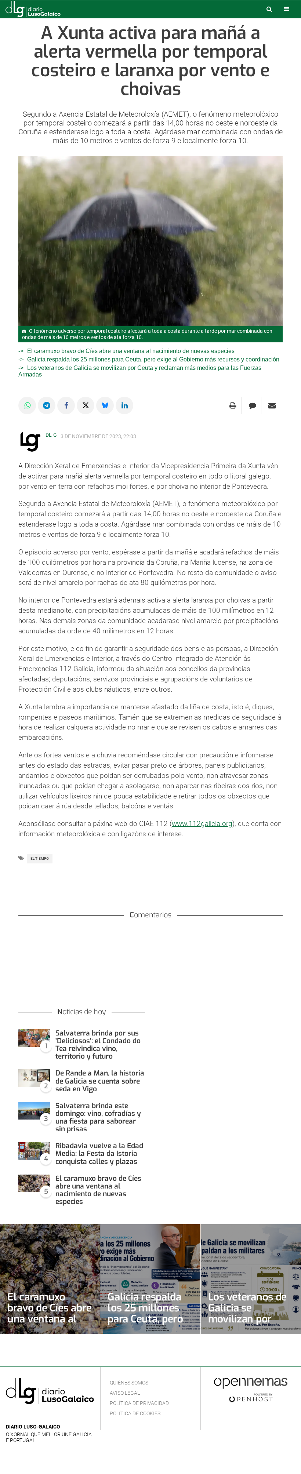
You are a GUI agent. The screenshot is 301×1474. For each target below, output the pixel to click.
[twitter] (32, 1416)
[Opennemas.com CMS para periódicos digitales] (250, 1390)
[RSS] (44, 1416)
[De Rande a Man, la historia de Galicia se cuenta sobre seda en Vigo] (34, 1078)
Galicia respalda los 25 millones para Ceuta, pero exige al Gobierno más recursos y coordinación (153, 359)
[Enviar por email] (272, 405)
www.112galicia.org (202, 823)
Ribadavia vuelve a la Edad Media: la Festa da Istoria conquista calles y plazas (99, 1153)
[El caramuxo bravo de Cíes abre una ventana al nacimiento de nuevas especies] (34, 1184)
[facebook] (22, 1416)
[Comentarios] (252, 405)
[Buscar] (269, 9)
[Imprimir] (233, 405)
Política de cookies (135, 1413)
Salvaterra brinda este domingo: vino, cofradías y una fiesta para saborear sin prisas (98, 1117)
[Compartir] (27, 405)
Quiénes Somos (129, 1383)
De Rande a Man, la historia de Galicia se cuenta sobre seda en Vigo (99, 1081)
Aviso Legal (125, 1393)
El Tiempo (39, 858)
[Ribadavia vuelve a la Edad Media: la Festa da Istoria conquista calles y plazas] (34, 1151)
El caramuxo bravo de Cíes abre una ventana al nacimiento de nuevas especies (131, 351)
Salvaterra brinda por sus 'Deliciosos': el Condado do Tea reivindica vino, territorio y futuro (98, 1045)
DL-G (51, 435)
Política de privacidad (139, 1403)
